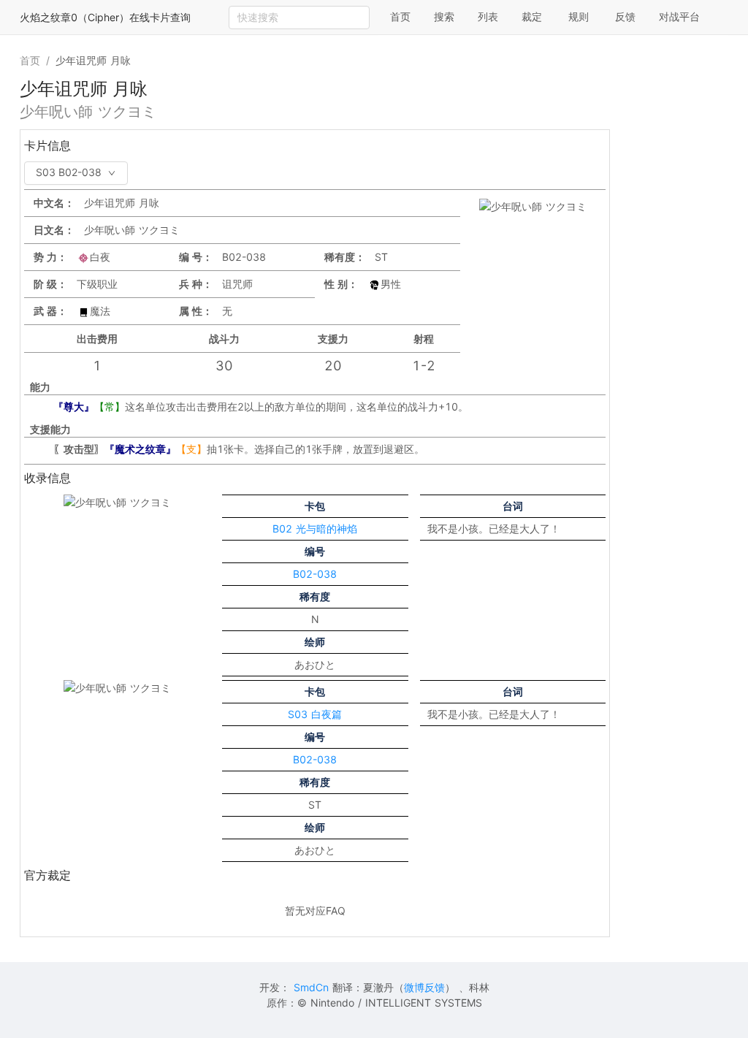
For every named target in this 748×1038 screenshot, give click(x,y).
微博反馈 (424, 987)
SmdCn (311, 987)
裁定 (532, 16)
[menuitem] (400, 17)
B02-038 (315, 574)
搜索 (444, 16)
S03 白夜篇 (315, 714)
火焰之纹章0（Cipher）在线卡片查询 (105, 17)
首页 (400, 16)
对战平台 (679, 16)
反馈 (625, 16)
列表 (488, 16)
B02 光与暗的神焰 (314, 528)
